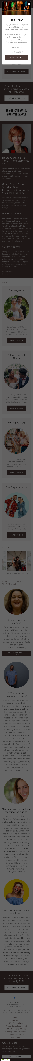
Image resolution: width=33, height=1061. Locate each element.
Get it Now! (16, 57)
